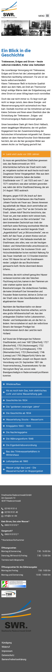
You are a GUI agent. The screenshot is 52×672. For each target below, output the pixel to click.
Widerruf (6, 647)
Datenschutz (8, 655)
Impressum (7, 651)
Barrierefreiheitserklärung (14, 659)
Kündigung (7, 642)
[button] (47, 15)
